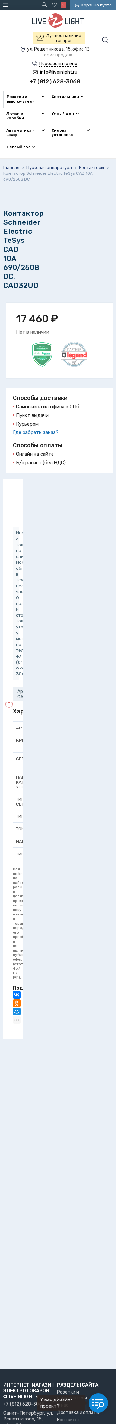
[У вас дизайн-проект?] (98, 1403)
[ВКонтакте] (17, 995)
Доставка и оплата (78, 1412)
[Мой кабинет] (45, 5)
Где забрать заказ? (36, 432)
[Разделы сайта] (6, 5)
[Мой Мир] (17, 1011)
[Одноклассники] (17, 1003)
